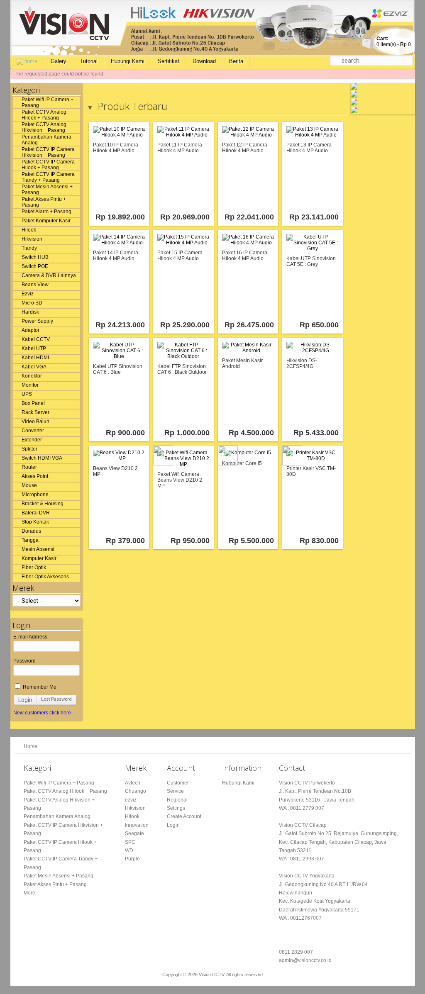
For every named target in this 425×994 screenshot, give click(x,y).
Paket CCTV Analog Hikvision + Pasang (44, 127)
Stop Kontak (35, 522)
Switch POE (35, 266)
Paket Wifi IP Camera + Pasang (47, 102)
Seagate (134, 833)
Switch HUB (35, 257)
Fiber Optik (34, 567)
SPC (130, 842)
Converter (33, 431)
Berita (236, 61)
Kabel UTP (34, 348)
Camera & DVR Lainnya (49, 275)
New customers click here (42, 713)
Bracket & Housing (43, 504)
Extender (32, 440)
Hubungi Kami (127, 61)
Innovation (137, 825)
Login (25, 700)
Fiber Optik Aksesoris (45, 577)
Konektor (32, 376)
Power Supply (37, 321)
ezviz (131, 800)
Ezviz (28, 294)
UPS (27, 394)
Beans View (35, 284)
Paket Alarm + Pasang (46, 211)
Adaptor (30, 330)
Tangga (30, 540)
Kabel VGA (34, 367)
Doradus (31, 531)
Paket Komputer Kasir (46, 221)
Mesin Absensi (38, 549)
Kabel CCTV (36, 339)
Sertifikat (168, 61)
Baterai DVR (36, 513)
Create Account (184, 816)
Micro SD (32, 303)
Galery (58, 61)
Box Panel (33, 403)
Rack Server (35, 412)
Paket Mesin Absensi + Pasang (47, 189)
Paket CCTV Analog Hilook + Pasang (44, 115)
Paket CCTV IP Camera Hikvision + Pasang (48, 152)
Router (29, 467)
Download (204, 61)
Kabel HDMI (35, 358)
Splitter (29, 449)
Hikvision (32, 239)
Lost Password (56, 699)
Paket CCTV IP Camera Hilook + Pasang (48, 165)
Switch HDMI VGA (42, 458)
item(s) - (393, 41)
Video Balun (35, 421)
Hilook (29, 230)
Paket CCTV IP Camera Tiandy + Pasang (48, 177)
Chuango (135, 791)
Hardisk (30, 312)
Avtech (132, 783)
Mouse (29, 485)
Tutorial (89, 61)
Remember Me (39, 687)
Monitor (30, 385)
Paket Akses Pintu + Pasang (44, 202)
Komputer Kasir (39, 558)
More (29, 893)
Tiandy (29, 248)
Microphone (35, 494)
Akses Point (35, 476)
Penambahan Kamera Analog (46, 140)
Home (30, 746)
